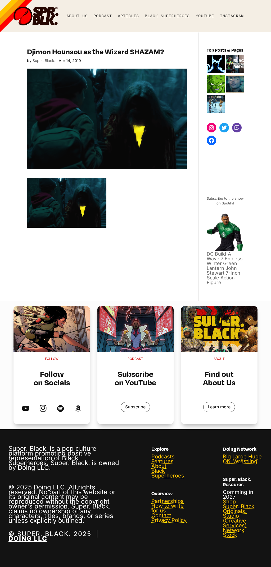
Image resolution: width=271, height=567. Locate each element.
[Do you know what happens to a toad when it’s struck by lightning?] (235, 84)
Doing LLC (27, 538)
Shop (229, 501)
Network (233, 530)
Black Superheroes (167, 16)
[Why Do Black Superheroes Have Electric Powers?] (216, 64)
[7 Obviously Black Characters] (216, 84)
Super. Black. (44, 60)
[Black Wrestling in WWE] (216, 104)
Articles (128, 16)
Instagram (232, 16)
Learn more (219, 406)
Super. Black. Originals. (239, 509)
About (158, 466)
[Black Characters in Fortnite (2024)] (235, 64)
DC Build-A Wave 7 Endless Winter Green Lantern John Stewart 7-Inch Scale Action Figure (225, 268)
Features (162, 461)
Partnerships (167, 501)
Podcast (102, 16)
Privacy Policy (169, 520)
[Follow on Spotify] (60, 409)
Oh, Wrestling (240, 461)
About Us (77, 16)
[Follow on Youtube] (25, 409)
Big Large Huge (242, 456)
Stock (230, 535)
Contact (161, 515)
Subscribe (135, 406)
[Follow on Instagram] (43, 409)
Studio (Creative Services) (235, 521)
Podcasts (163, 456)
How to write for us (167, 508)
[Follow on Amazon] (78, 409)
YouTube (205, 16)
